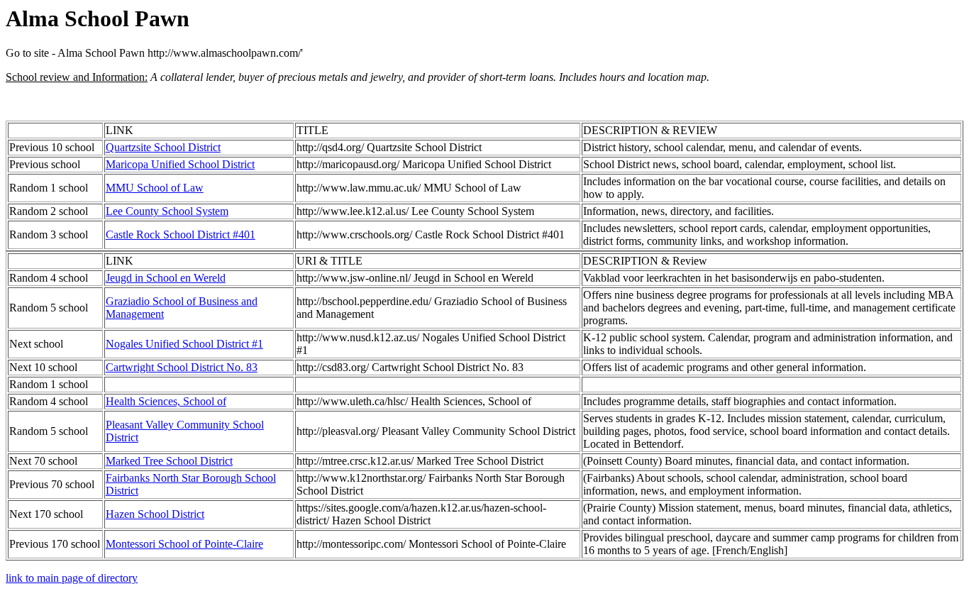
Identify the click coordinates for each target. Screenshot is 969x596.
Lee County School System (167, 211)
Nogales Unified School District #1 (184, 344)
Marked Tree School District (169, 461)
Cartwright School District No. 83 (182, 367)
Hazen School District (155, 514)
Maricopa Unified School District (180, 164)
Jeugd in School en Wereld (166, 278)
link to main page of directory (72, 578)
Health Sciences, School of (166, 401)
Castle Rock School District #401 (180, 234)
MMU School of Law (155, 188)
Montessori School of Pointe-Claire (184, 544)
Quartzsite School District (163, 147)
